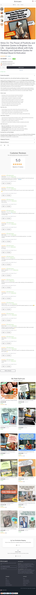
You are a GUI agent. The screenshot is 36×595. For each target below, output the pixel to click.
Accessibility (33, 588)
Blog (6, 578)
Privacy (31, 588)
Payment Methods (26, 580)
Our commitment (20, 569)
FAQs (24, 578)
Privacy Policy (8, 583)
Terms (28, 588)
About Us (7, 580)
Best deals (22, 4)
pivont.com (20, 563)
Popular (18, 4)
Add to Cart (21, 67)
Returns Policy (25, 583)
